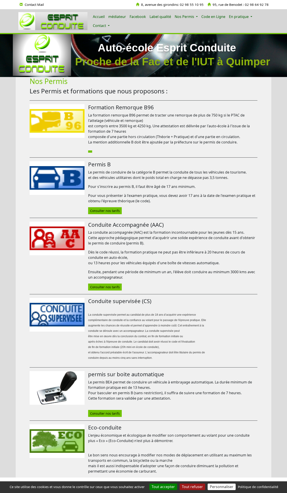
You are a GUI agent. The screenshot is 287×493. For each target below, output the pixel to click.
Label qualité (160, 16)
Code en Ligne (213, 16)
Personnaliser (221, 486)
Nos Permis (185, 16)
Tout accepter (163, 486)
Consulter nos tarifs (105, 211)
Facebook (138, 16)
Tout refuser (192, 486)
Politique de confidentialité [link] (258, 487)
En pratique (239, 16)
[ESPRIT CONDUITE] (52, 21)
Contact (100, 25)
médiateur (117, 16)
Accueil (99, 16)
